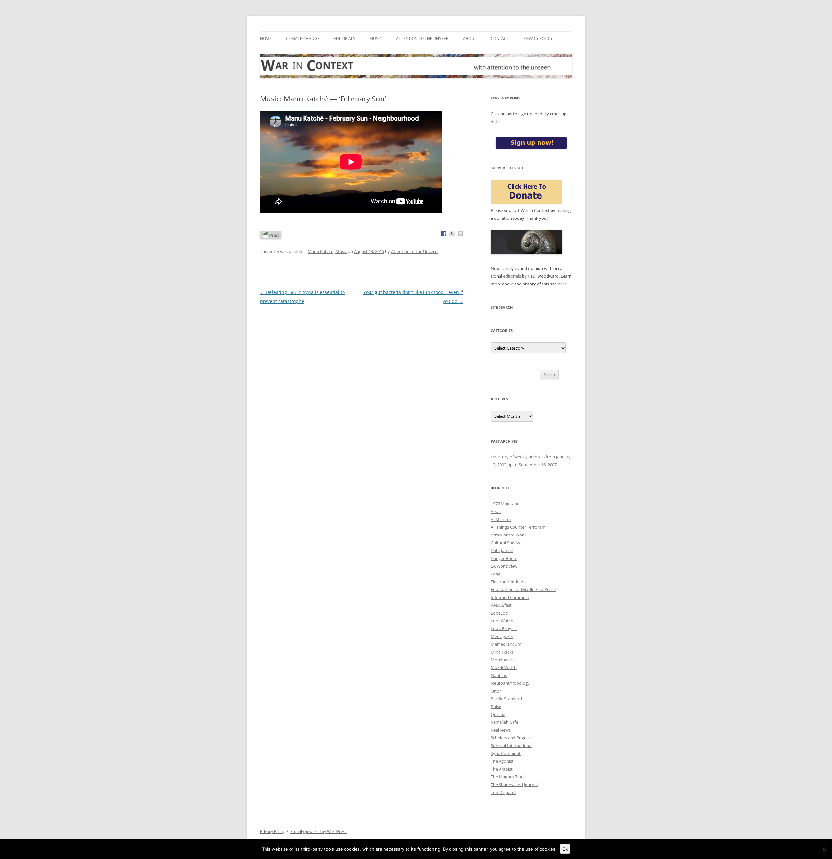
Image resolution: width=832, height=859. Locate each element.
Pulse (496, 706)
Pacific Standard (506, 699)
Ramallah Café (504, 722)
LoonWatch (502, 621)
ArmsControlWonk (509, 535)
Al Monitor (501, 519)
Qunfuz (498, 714)
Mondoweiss (503, 660)
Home (266, 38)
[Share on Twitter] (452, 233)
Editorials (344, 38)
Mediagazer (502, 636)
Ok (565, 849)
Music (376, 38)
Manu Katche (320, 251)
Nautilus (499, 675)
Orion (496, 691)
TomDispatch (503, 792)
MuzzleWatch (504, 667)
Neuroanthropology (510, 683)
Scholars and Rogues (511, 738)
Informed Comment (510, 597)
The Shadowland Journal (514, 784)
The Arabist (502, 769)
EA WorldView (504, 566)
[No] (824, 849)
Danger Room (504, 558)
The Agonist (502, 761)
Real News (501, 730)
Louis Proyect (504, 628)
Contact (500, 38)
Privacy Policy (537, 38)
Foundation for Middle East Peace (523, 589)
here (562, 284)
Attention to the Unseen (422, 38)
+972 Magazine (505, 504)
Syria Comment (506, 753)
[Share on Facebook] (443, 233)
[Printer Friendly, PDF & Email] (270, 234)
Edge (495, 574)
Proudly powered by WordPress (318, 831)
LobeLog (499, 613)
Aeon (496, 511)
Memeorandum (506, 644)
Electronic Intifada (508, 582)
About (469, 38)
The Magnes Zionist (509, 777)
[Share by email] (460, 233)
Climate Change (302, 38)
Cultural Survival (506, 543)
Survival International (511, 745)
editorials (512, 276)
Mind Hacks (502, 652)
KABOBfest (501, 605)
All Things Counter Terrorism (518, 527)
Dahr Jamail (502, 550)
